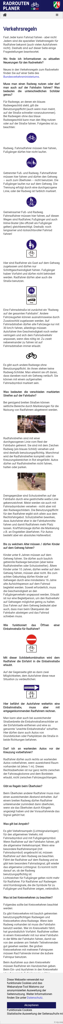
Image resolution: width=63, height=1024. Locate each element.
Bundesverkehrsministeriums (21, 76)
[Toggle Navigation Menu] (57, 15)
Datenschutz (35, 997)
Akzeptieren (31, 1005)
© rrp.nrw (58, 1022)
